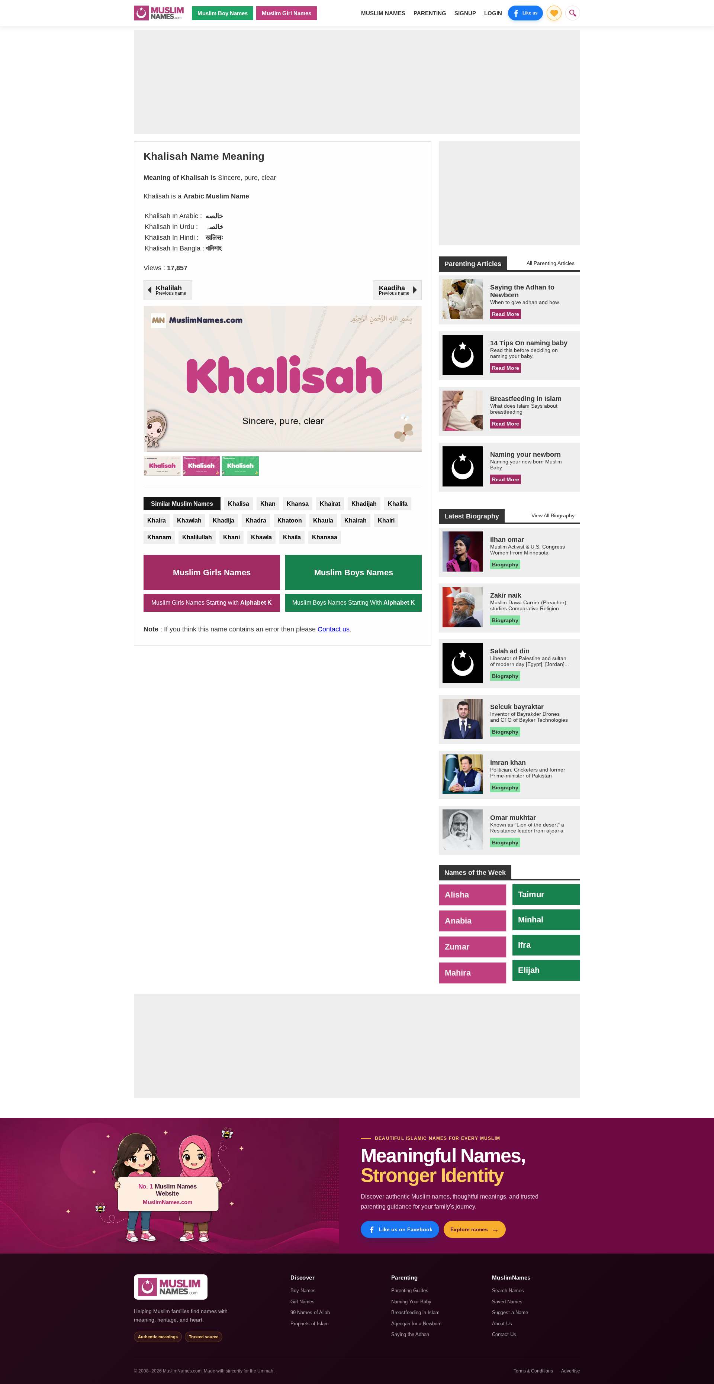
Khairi (386, 520)
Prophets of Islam (309, 1323)
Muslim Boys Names (353, 572)
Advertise (570, 1371)
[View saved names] (554, 13)
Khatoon (289, 520)
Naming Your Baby (411, 1301)
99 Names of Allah (310, 1312)
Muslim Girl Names (286, 13)
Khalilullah (197, 537)
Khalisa (238, 504)
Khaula (323, 520)
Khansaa (324, 537)
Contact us (334, 629)
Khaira (156, 520)
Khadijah (364, 504)
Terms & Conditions (533, 1371)
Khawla (261, 537)
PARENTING (430, 13)
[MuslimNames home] (171, 1287)
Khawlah (189, 520)
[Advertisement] (357, 82)
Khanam (159, 537)
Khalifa (398, 504)
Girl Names (302, 1301)
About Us (502, 1323)
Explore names (474, 1229)
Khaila (292, 537)
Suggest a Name (510, 1312)
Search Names (508, 1290)
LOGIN (493, 13)
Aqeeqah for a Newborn (416, 1323)
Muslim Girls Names (212, 572)
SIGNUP (465, 13)
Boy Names (303, 1290)
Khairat (330, 504)
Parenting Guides (409, 1290)
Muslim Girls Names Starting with (211, 602)
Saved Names (507, 1301)
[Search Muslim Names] (572, 13)
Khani (231, 537)
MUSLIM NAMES (383, 13)
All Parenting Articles (551, 263)
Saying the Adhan (410, 1334)
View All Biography (553, 515)
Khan (268, 504)
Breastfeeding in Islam (415, 1312)
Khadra (255, 520)
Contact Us (504, 1334)
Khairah (355, 520)
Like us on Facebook (405, 1229)
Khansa (298, 504)
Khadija (223, 520)
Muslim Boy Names (222, 13)
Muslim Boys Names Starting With (353, 602)
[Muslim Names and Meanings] (160, 13)
